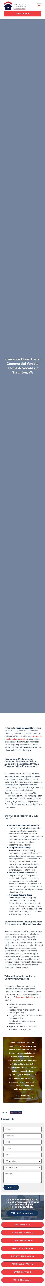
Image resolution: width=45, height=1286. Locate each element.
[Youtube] (20, 1112)
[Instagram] (16, 1112)
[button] (39, 5)
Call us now (22, 1095)
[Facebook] (12, 1112)
